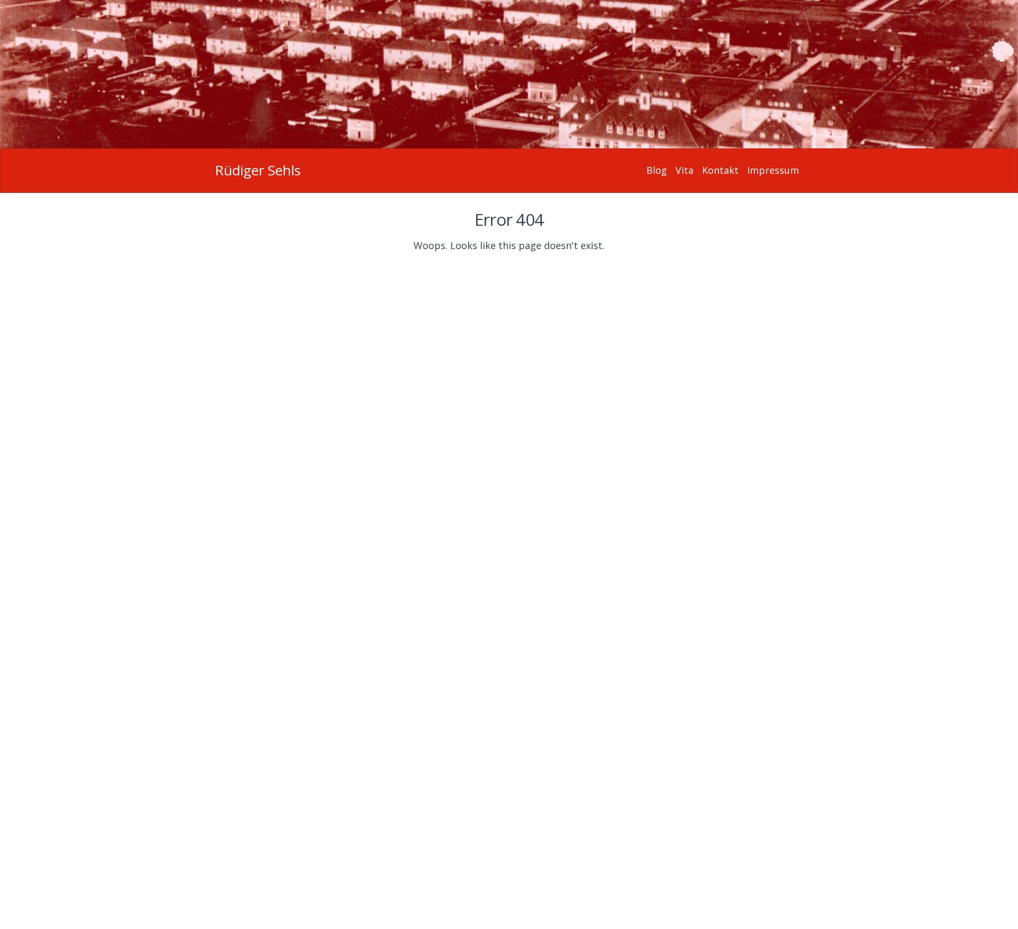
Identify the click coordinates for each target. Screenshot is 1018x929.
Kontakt (720, 170)
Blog (656, 170)
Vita (684, 170)
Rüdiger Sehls (258, 170)
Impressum (773, 170)
